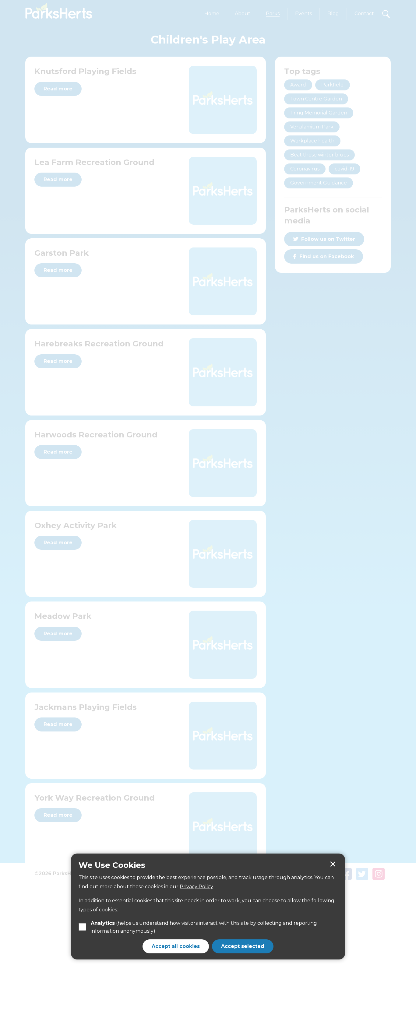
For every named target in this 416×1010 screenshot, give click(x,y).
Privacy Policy (196, 886)
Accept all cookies (176, 946)
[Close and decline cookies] (332, 864)
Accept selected (242, 946)
